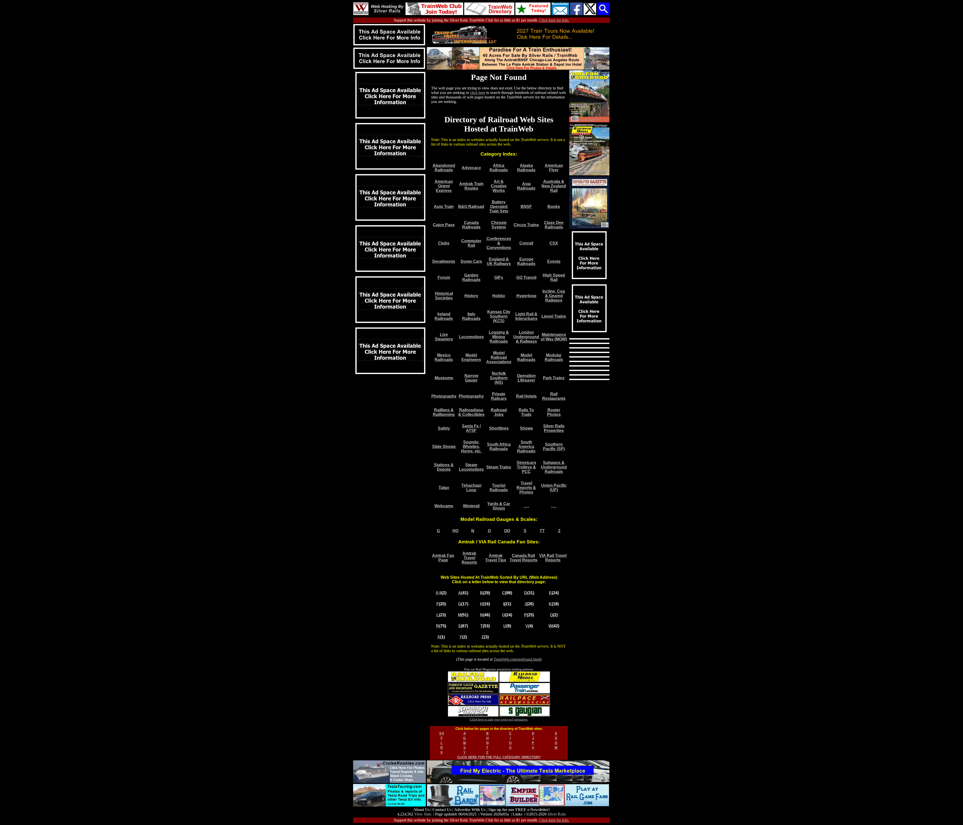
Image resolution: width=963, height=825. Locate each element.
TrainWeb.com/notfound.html (517, 659)
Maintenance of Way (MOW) (554, 336)
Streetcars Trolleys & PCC (526, 467)
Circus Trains (526, 225)
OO (507, 531)
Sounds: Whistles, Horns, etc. (471, 446)
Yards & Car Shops (498, 506)
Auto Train (444, 206)
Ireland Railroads (444, 316)
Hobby (498, 296)
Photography (471, 396)
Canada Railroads (471, 224)
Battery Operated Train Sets (498, 206)
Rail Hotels (526, 396)
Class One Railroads (554, 224)
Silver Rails (556, 814)
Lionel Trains (553, 316)
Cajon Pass (444, 225)
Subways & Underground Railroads (554, 467)
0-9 (439, 593)
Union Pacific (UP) (554, 487)
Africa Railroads (499, 167)
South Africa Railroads (499, 446)
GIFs (498, 277)
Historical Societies (444, 295)
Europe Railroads (526, 261)
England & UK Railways (499, 261)
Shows (526, 428)
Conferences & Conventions (499, 243)
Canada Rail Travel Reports (523, 557)
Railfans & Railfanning (444, 412)
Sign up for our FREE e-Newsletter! (519, 809)
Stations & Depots (444, 467)
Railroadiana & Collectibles (471, 412)
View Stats (422, 814)
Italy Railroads (471, 316)
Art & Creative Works (499, 186)
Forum (444, 277)
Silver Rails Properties (554, 428)
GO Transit (526, 277)
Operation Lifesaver (526, 378)
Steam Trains (498, 467)
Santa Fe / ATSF (471, 428)
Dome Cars (471, 261)
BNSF (526, 206)
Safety (444, 428)
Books (553, 206)
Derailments (443, 261)
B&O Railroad (471, 206)
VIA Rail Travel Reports (553, 557)
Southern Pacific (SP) (554, 446)
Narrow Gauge (471, 378)
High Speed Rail (554, 277)
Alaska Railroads (526, 167)
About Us (422, 809)
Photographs (443, 396)
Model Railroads (526, 357)
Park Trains (554, 378)
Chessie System (499, 224)
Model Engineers (471, 357)
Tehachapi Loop (471, 487)
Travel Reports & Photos (526, 487)
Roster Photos (554, 412)
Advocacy (471, 168)
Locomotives (471, 337)
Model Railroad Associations (498, 357)
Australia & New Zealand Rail (553, 186)
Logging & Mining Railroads (499, 336)
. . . (526, 506)
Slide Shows (444, 446)
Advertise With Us (470, 809)
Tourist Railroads (499, 487)
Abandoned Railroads (444, 167)
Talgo (444, 488)
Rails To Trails (526, 412)
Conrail (526, 243)
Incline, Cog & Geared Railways (553, 295)
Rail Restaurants (554, 396)
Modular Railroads (554, 357)
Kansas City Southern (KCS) (498, 316)
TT (542, 531)
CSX (553, 243)
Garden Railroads (471, 277)
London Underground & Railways (526, 336)
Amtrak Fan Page (443, 557)
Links (517, 814)
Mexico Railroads (444, 357)
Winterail (471, 506)
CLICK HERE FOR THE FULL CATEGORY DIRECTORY (499, 757)
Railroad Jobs (499, 412)
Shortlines (499, 428)
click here (477, 92)
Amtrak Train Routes (471, 186)
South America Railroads (526, 446)
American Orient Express (444, 186)
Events (553, 261)
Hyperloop (526, 296)
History (471, 296)
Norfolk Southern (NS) (499, 378)
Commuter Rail (471, 243)
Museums (444, 378)
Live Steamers (444, 336)
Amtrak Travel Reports (469, 557)
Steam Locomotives (471, 467)
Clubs (443, 243)
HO (455, 531)
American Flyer (554, 167)
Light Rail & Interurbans (526, 316)
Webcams (443, 506)
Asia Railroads (526, 186)
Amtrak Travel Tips (495, 557)
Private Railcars (499, 396)
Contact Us (442, 809)
